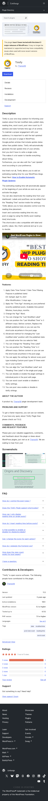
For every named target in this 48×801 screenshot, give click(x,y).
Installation (9, 94)
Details (7, 82)
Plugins (28, 718)
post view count (29, 631)
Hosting (5, 718)
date (32, 626)
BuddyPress (8, 760)
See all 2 (43, 621)
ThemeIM (22, 66)
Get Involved (30, 729)
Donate (29, 737)
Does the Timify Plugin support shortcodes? (20, 508)
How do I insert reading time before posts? (20, 523)
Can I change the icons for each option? (18, 539)
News (4, 714)
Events (28, 733)
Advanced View (8, 642)
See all (43, 680)
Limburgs (11, 770)
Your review (7, 680)
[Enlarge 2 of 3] (43, 456)
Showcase (29, 710)
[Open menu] (44, 3)
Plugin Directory (8, 10)
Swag (28, 741)
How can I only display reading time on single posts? (14, 515)
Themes (28, 714)
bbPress (6, 756)
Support (7, 106)
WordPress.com (9, 748)
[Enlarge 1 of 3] (20, 456)
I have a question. (9, 561)
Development (10, 100)
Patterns (28, 722)
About (4, 710)
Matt (5, 752)
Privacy (5, 722)
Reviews (8, 88)
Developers (6, 737)
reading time (41, 631)
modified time (40, 626)
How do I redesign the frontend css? (17, 546)
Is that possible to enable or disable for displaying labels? (14, 531)
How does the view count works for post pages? (13, 553)
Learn (4, 729)
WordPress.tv (9, 741)
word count (41, 635)
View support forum (10, 696)
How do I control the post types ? (16, 501)
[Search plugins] (26, 18)
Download (8, 74)
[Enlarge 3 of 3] (43, 472)
